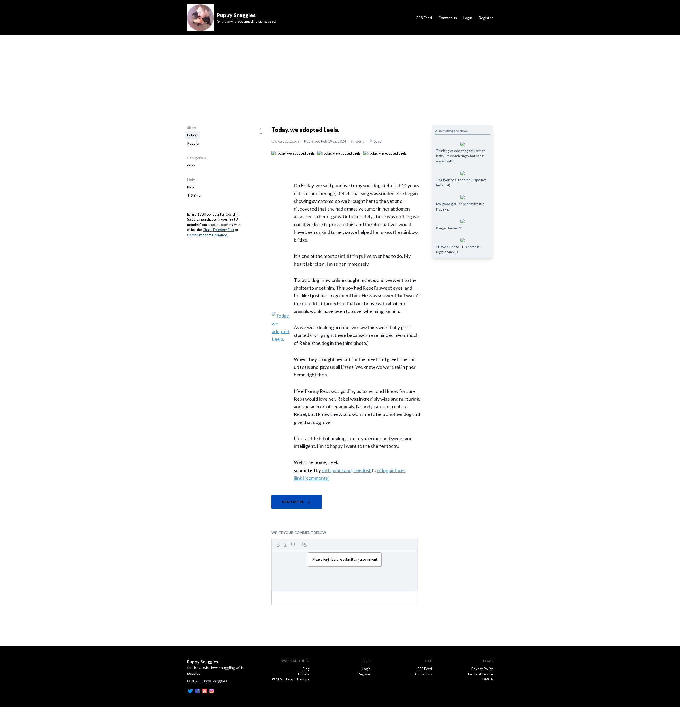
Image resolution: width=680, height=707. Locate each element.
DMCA (487, 679)
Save (377, 141)
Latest (192, 135)
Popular (193, 143)
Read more (293, 502)
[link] (299, 478)
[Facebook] (197, 691)
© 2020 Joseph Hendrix (290, 679)
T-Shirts (194, 195)
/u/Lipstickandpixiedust (347, 470)
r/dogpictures (391, 470)
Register (486, 17)
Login (467, 17)
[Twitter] (190, 691)
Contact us (447, 17)
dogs (191, 165)
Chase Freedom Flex (218, 230)
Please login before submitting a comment (344, 559)
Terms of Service (480, 674)
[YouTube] (204, 691)
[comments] (317, 478)
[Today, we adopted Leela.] (293, 153)
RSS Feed (424, 17)
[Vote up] (261, 128)
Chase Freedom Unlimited (207, 235)
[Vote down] (261, 133)
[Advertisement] (340, 75)
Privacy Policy (482, 669)
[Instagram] (212, 691)
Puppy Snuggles (202, 661)
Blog (190, 187)
